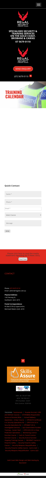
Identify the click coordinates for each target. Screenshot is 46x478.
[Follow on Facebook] (23, 360)
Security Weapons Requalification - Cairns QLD (21, 450)
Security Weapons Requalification (24, 445)
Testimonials (17, 412)
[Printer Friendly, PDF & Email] (23, 474)
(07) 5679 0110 (21, 76)
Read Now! (23, 259)
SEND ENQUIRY (23, 68)
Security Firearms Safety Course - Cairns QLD (21, 448)
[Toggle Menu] (38, 5)
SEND (7, 231)
